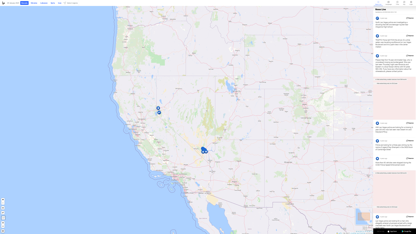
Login (411, 4)
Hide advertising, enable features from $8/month (392, 79)
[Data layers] (3, 231)
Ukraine (34, 3)
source (411, 18)
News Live (378, 4)
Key (404, 4)
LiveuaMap (353, 233)
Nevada (24, 3)
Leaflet (340, 233)
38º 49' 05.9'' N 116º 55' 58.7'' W (364, 231)
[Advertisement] (394, 193)
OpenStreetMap (360, 233)
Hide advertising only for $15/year (387, 83)
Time (397, 4)
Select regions (72, 3)
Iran (59, 3)
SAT (3, 218)
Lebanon (43, 3)
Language (388, 4)
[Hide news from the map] (3, 212)
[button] (158, 108)
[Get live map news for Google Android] (406, 231)
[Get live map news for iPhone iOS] (392, 231)
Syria (53, 3)
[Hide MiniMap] (371, 224)
